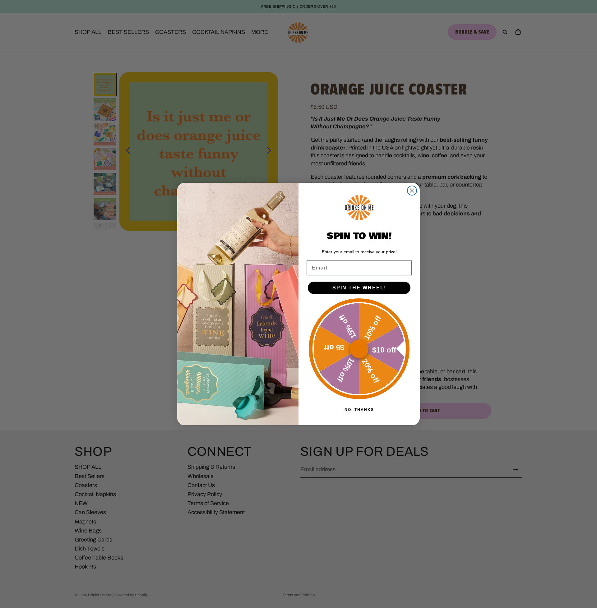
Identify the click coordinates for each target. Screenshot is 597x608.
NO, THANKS (359, 410)
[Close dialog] (412, 190)
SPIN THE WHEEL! (359, 287)
